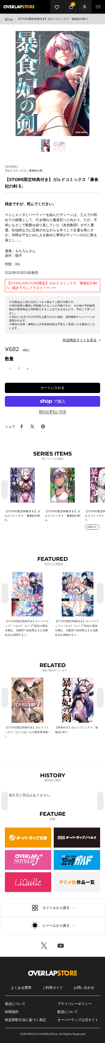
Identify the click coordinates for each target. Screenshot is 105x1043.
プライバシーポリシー (74, 1004)
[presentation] (4, 593)
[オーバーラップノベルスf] (28, 860)
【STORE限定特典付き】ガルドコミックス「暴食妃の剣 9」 (22, 516)
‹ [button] (5, 489)
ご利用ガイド (52, 988)
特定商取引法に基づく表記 (25, 1020)
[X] (44, 945)
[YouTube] (60, 945)
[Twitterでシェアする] (32, 426)
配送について (67, 1012)
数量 (9, 358)
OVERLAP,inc (49, 1034)
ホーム (9, 19)
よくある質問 (21, 988)
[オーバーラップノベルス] (77, 837)
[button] (52, 388)
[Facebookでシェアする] (21, 426)
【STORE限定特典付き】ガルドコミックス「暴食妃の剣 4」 (62, 516)
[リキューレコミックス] (28, 882)
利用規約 (12, 1012)
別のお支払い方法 (52, 412)
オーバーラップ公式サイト (77, 1020)
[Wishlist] (57, 6)
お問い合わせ (84, 988)
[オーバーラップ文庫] (28, 837)
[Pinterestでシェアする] (43, 426)
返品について (15, 1004)
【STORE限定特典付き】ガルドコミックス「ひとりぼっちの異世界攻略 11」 (27, 732)
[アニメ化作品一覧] (77, 882)
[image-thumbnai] (45, 145)
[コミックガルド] (77, 860)
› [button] (100, 489)
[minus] (10, 369)
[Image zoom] (52, 83)
